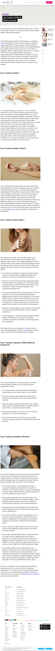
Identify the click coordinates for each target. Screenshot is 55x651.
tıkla (4, 648)
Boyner (6, 589)
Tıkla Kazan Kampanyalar (15, 636)
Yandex (6, 605)
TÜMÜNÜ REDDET (41, 648)
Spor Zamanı (22, 638)
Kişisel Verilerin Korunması (7, 639)
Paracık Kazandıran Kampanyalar (15, 632)
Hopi (6, 625)
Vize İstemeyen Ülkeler (20, 594)
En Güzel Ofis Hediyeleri (20, 602)
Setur (5, 607)
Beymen (6, 594)
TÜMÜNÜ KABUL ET (49, 648)
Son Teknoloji (22, 634)
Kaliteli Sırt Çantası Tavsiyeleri (21, 600)
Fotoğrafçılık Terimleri (20, 611)
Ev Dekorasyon (22, 632)
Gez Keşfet (22, 630)
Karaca (6, 600)
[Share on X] (43, 54)
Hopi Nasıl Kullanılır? (6, 629)
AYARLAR (35, 648)
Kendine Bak (22, 627)
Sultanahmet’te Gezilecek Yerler (21, 591)
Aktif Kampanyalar (15, 628)
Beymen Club (7, 611)
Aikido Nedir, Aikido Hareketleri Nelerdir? (22, 607)
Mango (6, 609)
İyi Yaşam (21, 639)
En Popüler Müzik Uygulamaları (21, 589)
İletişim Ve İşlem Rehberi (30, 629)
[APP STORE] (45, 625)
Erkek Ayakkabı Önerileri (20, 613)
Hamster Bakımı (19, 609)
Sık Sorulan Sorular (7, 636)
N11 (5, 591)
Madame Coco (7, 602)
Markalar (14, 625)
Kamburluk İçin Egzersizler (20, 598)
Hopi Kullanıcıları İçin (7, 643)
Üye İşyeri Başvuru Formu (30, 626)
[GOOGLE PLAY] (45, 628)
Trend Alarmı (22, 625)
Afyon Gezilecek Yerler (20, 605)
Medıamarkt (6, 596)
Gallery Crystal (7, 598)
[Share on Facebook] (43, 51)
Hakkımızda (7, 627)
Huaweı (6, 613)
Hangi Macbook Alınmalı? (20, 596)
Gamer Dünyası (23, 636)
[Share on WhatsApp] (43, 60)
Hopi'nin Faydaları (6, 633)
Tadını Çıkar (22, 628)
